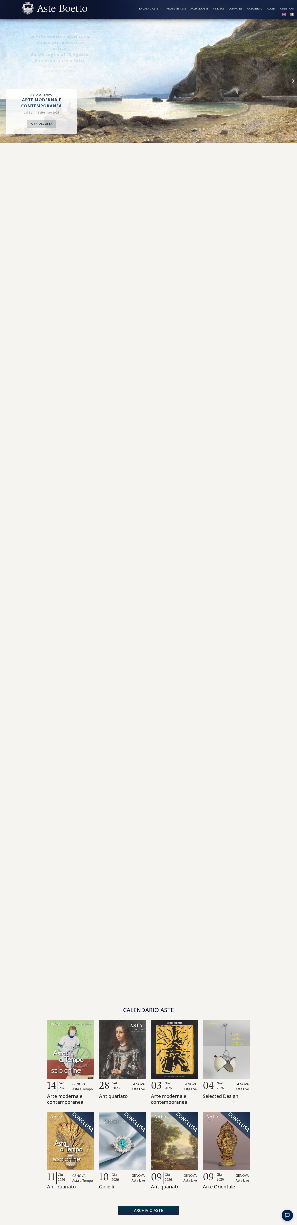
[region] (148, 81)
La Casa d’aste (148, 8)
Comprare (235, 8)
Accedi (271, 8)
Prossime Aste (176, 8)
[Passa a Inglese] (284, 15)
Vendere (218, 8)
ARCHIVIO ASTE (148, 1210)
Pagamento (254, 8)
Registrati (287, 8)
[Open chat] (287, 1215)
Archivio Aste (199, 8)
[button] (4, 81)
